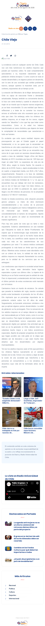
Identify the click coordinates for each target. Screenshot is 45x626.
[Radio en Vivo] (21, 29)
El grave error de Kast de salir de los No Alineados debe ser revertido (27, 538)
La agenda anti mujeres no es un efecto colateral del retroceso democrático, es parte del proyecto (27, 526)
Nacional (12, 585)
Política (12, 589)
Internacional (14, 599)
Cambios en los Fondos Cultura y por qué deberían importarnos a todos (26, 550)
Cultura (12, 592)
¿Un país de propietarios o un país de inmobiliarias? (26, 560)
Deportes (12, 595)
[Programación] (26, 29)
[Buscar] (30, 29)
